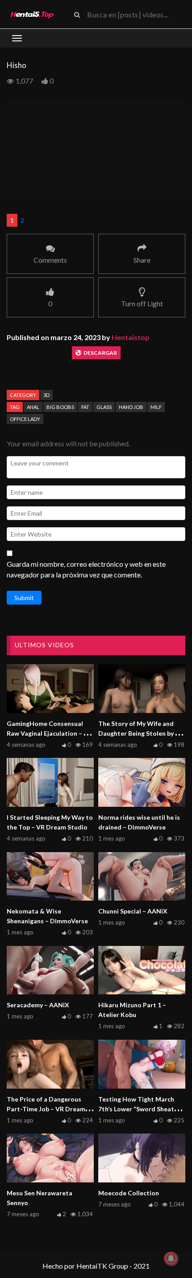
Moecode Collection (128, 1193)
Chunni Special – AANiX (132, 911)
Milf (156, 407)
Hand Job (131, 407)
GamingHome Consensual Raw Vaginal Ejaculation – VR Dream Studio (49, 733)
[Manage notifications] (171, 1258)
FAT (85, 407)
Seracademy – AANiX (38, 1005)
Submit (24, 597)
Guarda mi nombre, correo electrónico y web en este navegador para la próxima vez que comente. (86, 569)
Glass (104, 407)
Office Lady (25, 419)
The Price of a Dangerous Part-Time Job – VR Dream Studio (46, 1108)
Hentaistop (131, 337)
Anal (33, 407)
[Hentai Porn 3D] (32, 14)
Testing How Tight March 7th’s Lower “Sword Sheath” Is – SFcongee (139, 1108)
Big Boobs (60, 407)
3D (46, 395)
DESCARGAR (100, 352)
